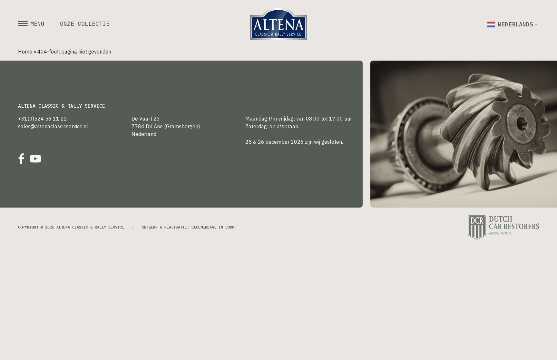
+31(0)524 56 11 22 (42, 118)
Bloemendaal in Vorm (212, 227)
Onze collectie (85, 24)
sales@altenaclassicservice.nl (53, 126)
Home (25, 51)
